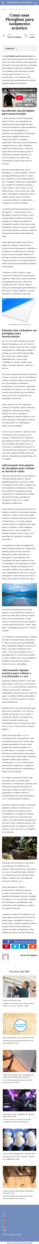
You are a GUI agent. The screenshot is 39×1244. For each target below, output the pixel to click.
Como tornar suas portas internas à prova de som (18, 1192)
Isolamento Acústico (19, 2)
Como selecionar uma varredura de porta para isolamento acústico (18, 1076)
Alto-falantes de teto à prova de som (18, 1037)
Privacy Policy (22, 1243)
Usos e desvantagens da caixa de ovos (19, 1153)
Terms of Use (12, 1243)
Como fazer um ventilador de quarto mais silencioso (18, 1115)
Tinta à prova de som (12, 1000)
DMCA (30, 1243)
